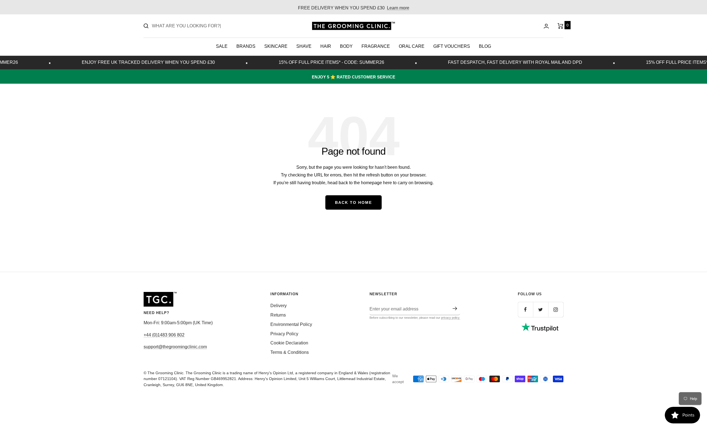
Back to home (353, 202)
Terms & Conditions (289, 352)
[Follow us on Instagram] (555, 309)
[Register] (455, 308)
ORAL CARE (411, 46)
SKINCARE (275, 46)
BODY (346, 46)
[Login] (546, 26)
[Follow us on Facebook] (525, 309)
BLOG (485, 46)
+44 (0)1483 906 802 (164, 335)
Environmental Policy (291, 324)
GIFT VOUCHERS (451, 46)
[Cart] (560, 26)
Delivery (278, 305)
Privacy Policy (284, 333)
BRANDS (245, 46)
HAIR (325, 46)
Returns (278, 315)
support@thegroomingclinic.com (175, 346)
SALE (222, 46)
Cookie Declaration (289, 343)
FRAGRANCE (376, 46)
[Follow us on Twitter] (540, 309)
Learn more (398, 8)
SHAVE (304, 46)
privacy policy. (450, 317)
